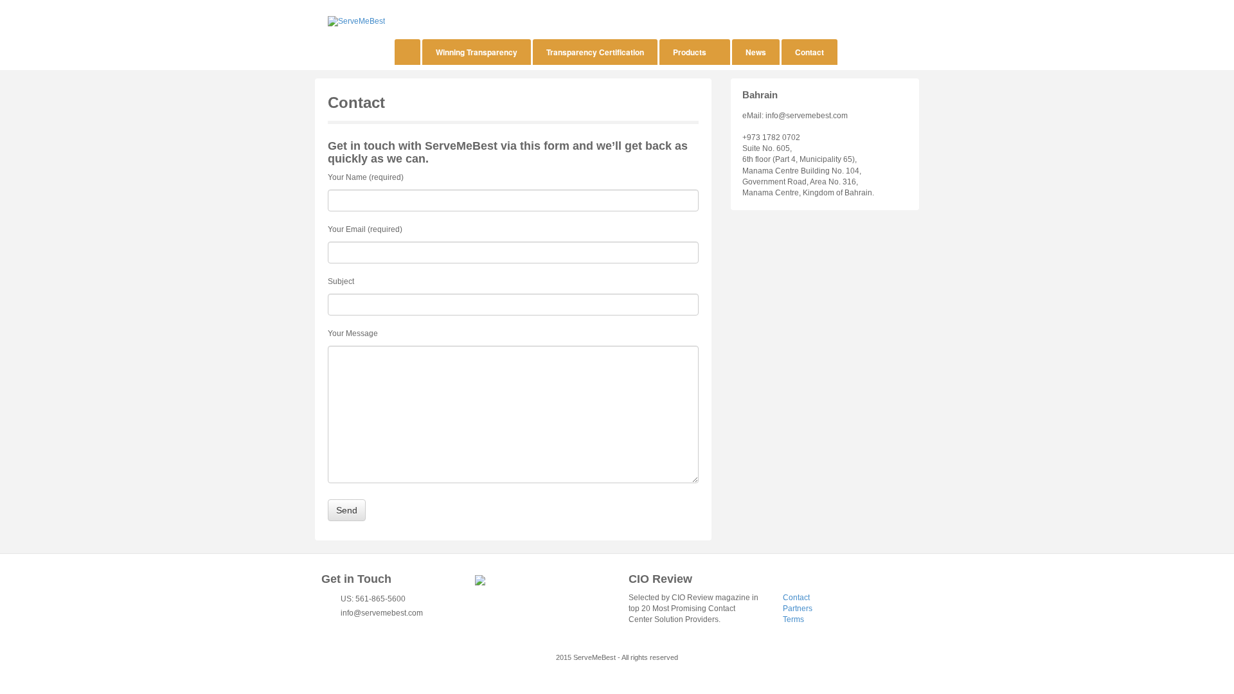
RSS (403, 628)
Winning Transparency (476, 52)
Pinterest (380, 628)
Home (407, 52)
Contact (809, 52)
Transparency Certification (595, 52)
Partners (797, 608)
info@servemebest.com (382, 613)
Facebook (357, 628)
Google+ (369, 628)
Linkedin (392, 628)
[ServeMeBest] (356, 21)
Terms (793, 619)
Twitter (346, 628)
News (756, 52)
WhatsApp (415, 628)
